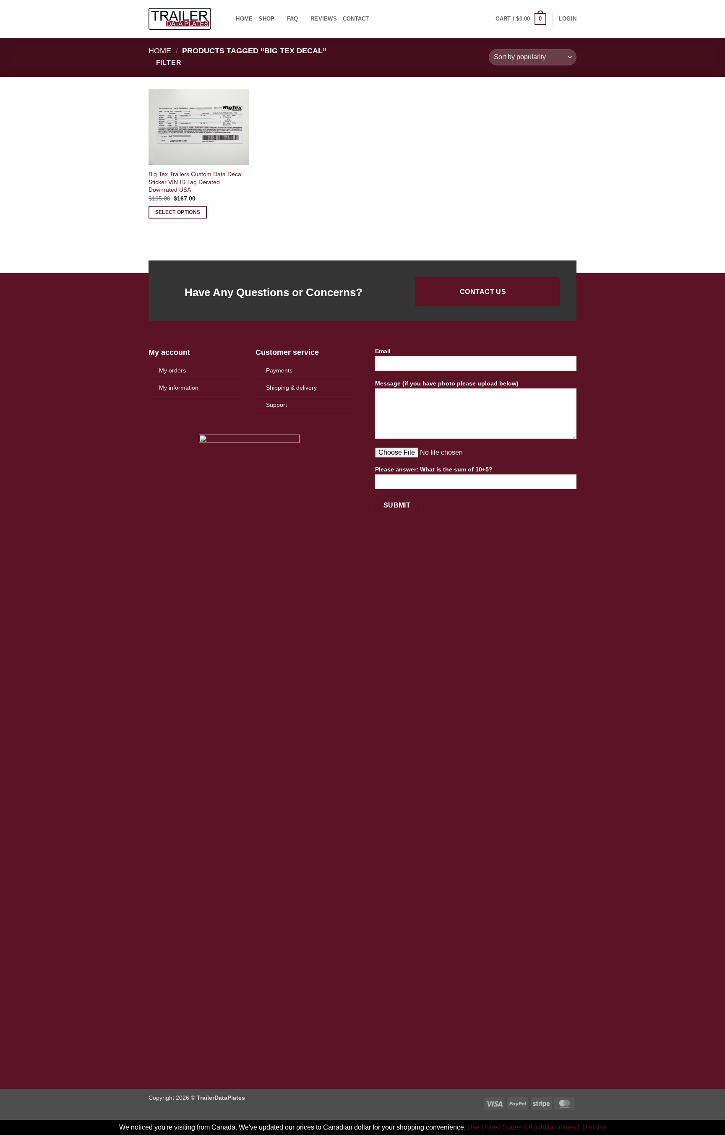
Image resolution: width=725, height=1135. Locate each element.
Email (383, 351)
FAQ (292, 19)
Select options (178, 212)
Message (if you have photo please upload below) (447, 383)
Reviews (323, 19)
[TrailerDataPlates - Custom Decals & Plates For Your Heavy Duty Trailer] (180, 19)
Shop (266, 19)
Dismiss (594, 1127)
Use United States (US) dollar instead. (524, 1127)
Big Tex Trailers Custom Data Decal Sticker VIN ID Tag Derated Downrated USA (196, 182)
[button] (521, 19)
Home (244, 19)
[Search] (227, 19)
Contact (356, 19)
